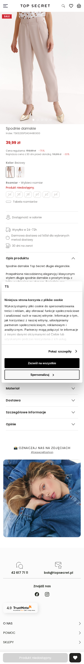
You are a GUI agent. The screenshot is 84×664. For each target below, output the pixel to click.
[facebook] (37, 594)
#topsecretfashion (42, 452)
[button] (42, 623)
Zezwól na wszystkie (42, 363)
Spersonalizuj (39, 374)
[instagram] (47, 594)
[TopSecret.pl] (35, 6)
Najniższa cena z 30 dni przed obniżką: (37, 154)
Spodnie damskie (21, 128)
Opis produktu (17, 258)
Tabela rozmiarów (24, 202)
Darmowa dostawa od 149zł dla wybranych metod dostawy (40, 238)
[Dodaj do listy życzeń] (75, 657)
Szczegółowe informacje (26, 412)
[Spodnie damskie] (42, 68)
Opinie (11, 424)
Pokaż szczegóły (60, 351)
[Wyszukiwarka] (63, 6)
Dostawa (13, 400)
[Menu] (7, 6)
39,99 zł (13, 143)
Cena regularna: (25, 150)
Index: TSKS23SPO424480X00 (23, 133)
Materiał (13, 388)
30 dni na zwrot (22, 246)
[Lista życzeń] (71, 6)
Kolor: (15, 163)
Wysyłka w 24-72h (24, 230)
